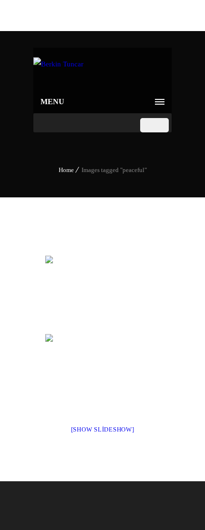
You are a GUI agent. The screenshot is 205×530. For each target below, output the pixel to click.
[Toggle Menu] (154, 125)
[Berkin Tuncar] (58, 69)
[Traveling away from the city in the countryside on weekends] (102, 294)
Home (66, 169)
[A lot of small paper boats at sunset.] (102, 372)
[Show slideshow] (102, 429)
